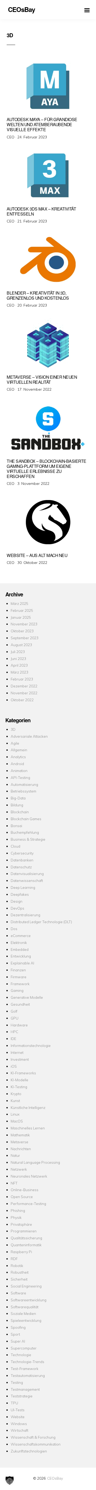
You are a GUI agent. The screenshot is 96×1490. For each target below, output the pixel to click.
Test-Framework (24, 1368)
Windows (19, 1423)
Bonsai (16, 825)
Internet (17, 1052)
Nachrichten (21, 1148)
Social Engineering (26, 1286)
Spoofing (18, 1327)
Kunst (15, 1100)
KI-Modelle (19, 1080)
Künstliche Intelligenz (28, 1107)
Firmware (18, 977)
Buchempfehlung (25, 832)
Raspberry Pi (21, 1251)
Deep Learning (23, 887)
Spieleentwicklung (26, 1320)
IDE (13, 1038)
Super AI (18, 1341)
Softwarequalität (24, 1307)
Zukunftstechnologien (29, 1451)
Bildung (17, 805)
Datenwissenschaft (27, 880)
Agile (15, 743)
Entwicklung (21, 956)
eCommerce (21, 935)
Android (17, 763)
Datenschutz (21, 867)
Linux (15, 1114)
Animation (19, 770)
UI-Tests (18, 1410)
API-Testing (20, 777)
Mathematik (20, 1135)
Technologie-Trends (27, 1361)
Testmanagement (25, 1389)
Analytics (18, 756)
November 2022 (24, 693)
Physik (16, 1217)
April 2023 (19, 665)
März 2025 (19, 603)
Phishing (18, 1210)
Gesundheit (20, 1004)
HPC (14, 1031)
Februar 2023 (22, 679)
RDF (14, 1258)
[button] (9, 1480)
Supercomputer (24, 1348)
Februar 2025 (22, 610)
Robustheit (20, 1272)
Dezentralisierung (25, 915)
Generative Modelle (27, 997)
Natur (15, 1155)
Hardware (19, 1025)
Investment (20, 1059)
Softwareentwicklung (28, 1300)
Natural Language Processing (35, 1162)
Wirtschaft (19, 1430)
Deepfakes (20, 894)
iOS (14, 1066)
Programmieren (24, 1231)
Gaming (17, 990)
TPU (14, 1403)
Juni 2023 (18, 658)
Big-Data (18, 798)
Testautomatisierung (28, 1375)
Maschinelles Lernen (28, 1128)
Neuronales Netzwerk (29, 1176)
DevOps (17, 908)
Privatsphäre (21, 1224)
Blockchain (20, 812)
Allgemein (19, 750)
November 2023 (24, 624)
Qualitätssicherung (26, 1238)
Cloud (15, 846)
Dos (14, 928)
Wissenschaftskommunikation (36, 1444)
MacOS (17, 1121)
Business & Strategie (28, 839)
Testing (17, 1382)
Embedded (20, 949)
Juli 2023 (18, 651)
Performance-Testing (28, 1203)
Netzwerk (19, 1169)
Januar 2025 (21, 617)
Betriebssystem (23, 791)
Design (16, 901)
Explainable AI (22, 963)
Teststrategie (22, 1396)
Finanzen (18, 970)
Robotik (17, 1265)
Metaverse (19, 1142)
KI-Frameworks (23, 1073)
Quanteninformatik (26, 1245)
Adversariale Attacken (29, 736)
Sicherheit (19, 1279)
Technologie (21, 1354)
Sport (15, 1334)
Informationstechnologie (31, 1045)
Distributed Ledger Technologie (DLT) (41, 921)
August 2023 (21, 644)
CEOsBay (55, 1478)
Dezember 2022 (24, 686)
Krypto (16, 1093)
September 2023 (24, 637)
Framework (20, 983)
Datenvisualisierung (27, 873)
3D (13, 729)
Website (18, 1416)
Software (18, 1293)
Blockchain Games (26, 818)
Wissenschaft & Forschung (33, 1437)
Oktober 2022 (22, 699)
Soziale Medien (23, 1313)
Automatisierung (24, 784)
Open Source (22, 1196)
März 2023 (19, 672)
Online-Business (24, 1189)
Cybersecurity (22, 853)
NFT (14, 1183)
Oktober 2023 (22, 631)
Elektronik (19, 942)
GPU (14, 1018)
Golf (14, 1011)
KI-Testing (19, 1086)
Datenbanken (22, 860)
